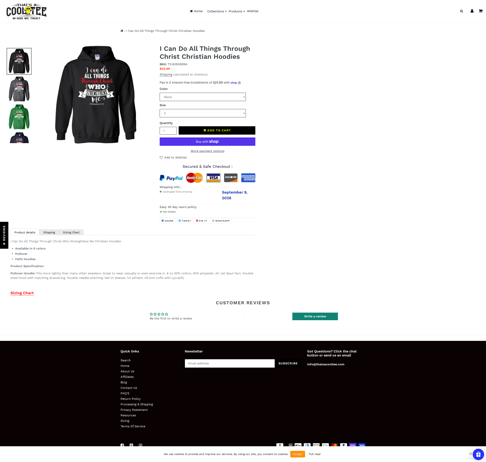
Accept (297, 454)
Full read (314, 454)
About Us (127, 371)
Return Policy (130, 399)
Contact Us (129, 388)
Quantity (166, 123)
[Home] (122, 31)
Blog (124, 382)
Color (164, 89)
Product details (24, 232)
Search (126, 360)
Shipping (166, 74)
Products (235, 11)
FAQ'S (125, 393)
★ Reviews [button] (4, 235)
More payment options (207, 151)
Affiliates (127, 377)
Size (163, 105)
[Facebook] (122, 445)
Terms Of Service (133, 426)
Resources (128, 415)
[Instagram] (140, 445)
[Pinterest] (131, 445)
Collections (215, 11)
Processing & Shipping (137, 404)
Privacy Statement (134, 410)
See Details (169, 211)
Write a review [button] (315, 316)
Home (198, 11)
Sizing (125, 421)
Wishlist (253, 11)
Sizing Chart (71, 232)
